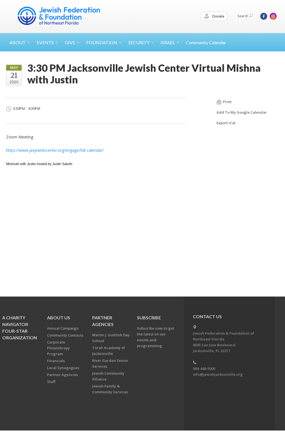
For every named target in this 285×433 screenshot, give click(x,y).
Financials (56, 360)
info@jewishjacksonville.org (218, 374)
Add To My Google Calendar (242, 112)
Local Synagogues (63, 367)
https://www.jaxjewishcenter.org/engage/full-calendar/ (55, 150)
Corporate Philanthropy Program (58, 348)
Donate (218, 16)
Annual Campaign (62, 328)
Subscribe (149, 317)
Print (227, 101)
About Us (58, 317)
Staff (51, 381)
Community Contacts (65, 335)
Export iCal (226, 122)
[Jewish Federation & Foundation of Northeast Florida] (59, 16)
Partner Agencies (62, 374)
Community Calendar (206, 42)
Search (242, 16)
